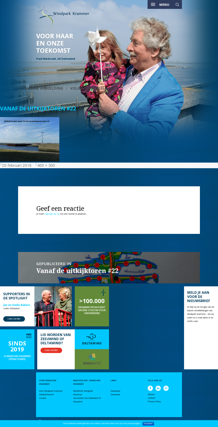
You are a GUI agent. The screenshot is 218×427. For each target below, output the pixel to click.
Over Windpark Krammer (51, 391)
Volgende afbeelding (92, 88)
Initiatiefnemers (46, 394)
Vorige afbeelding (44, 88)
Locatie (42, 398)
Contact (151, 397)
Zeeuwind (115, 394)
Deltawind (115, 391)
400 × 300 (46, 165)
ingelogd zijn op (52, 213)
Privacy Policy (154, 401)
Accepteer (148, 424)
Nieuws (151, 394)
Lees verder (14, 318)
